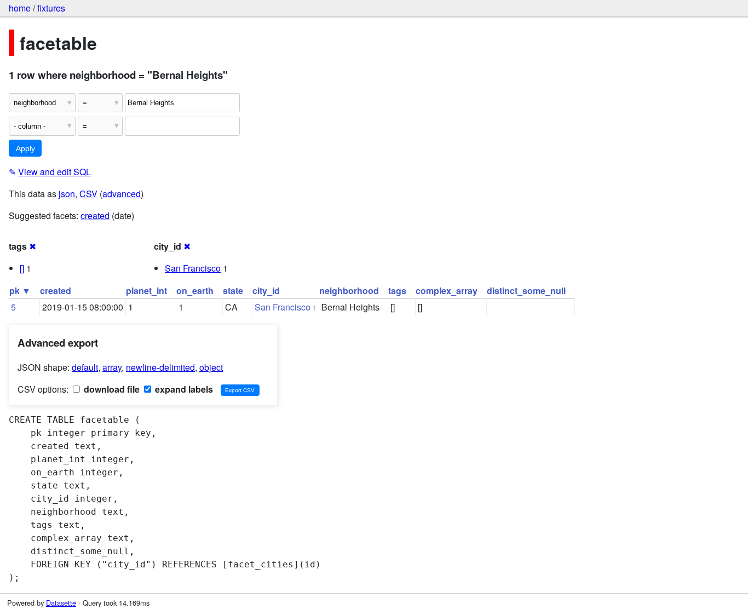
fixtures (51, 8)
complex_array (446, 290)
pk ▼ (20, 290)
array (112, 367)
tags (397, 290)
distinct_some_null (526, 290)
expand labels (183, 389)
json (67, 193)
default (85, 367)
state (233, 290)
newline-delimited (160, 367)
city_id (266, 290)
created (95, 215)
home (20, 8)
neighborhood (349, 290)
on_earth (195, 290)
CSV (88, 193)
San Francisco (193, 268)
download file (111, 389)
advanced (121, 193)
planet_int (146, 290)
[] (22, 268)
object (211, 367)
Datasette (61, 602)
